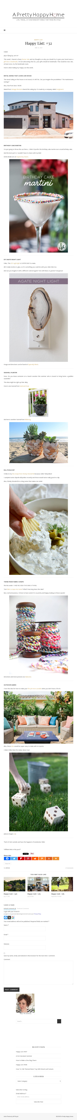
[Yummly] (49, 858)
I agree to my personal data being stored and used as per (23, 914)
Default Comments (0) (10, 908)
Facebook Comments (23, 908)
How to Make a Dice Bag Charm (26, 1060)
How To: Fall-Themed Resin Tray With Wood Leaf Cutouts (34, 1069)
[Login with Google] (13, 917)
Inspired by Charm (22, 157)
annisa (8, 868)
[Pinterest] (28, 858)
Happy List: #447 (21, 1052)
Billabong (28, 419)
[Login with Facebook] (5, 917)
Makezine (28, 677)
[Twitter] (14, 858)
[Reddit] (35, 858)
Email (6, 934)
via (14, 834)
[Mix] (42, 858)
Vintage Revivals (16, 89)
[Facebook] (7, 858)
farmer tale (25, 59)
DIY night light (15, 263)
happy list (38, 40)
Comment (7, 959)
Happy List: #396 (10, 894)
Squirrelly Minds (33, 364)
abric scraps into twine (15, 589)
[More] (56, 858)
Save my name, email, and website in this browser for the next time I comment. (29, 956)
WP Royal (15, 1116)
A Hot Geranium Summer (24, 1056)
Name (6, 925)
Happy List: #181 (57, 894)
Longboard (59, 89)
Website (6, 944)
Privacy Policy (37, 914)
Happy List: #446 (21, 1065)
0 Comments (69, 868)
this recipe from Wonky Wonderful (23, 474)
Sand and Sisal (24, 386)
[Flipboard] (21, 858)
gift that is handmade (11, 62)
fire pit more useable (34, 688)
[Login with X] (9, 917)
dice (12, 746)
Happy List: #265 (34, 894)
